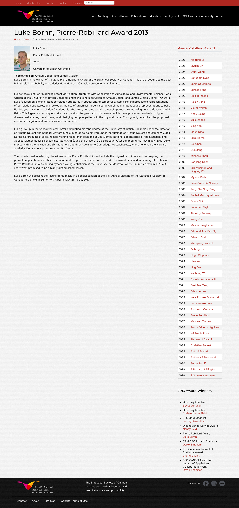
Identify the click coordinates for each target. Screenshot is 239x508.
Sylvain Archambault (203, 279)
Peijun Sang (198, 101)
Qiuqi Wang (198, 71)
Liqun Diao (197, 131)
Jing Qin (196, 267)
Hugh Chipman (200, 255)
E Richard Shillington (203, 369)
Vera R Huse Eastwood (205, 297)
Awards (28, 39)
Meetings (103, 16)
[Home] (33, 16)
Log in (18, 3)
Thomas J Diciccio (202, 339)
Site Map (50, 500)
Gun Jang (196, 149)
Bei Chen (196, 143)
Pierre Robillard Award (196, 48)
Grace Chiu (197, 201)
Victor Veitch (199, 107)
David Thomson (192, 469)
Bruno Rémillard (200, 315)
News (92, 16)
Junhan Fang (198, 89)
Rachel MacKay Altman (205, 195)
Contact (63, 3)
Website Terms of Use (74, 500)
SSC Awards (189, 16)
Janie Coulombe (201, 83)
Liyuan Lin (197, 65)
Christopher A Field (195, 413)
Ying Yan (196, 125)
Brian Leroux (198, 291)
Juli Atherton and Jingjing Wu (201, 169)
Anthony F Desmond (203, 357)
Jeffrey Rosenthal (194, 421)
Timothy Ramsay (201, 213)
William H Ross (200, 333)
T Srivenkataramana (203, 375)
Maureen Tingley (201, 321)
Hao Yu (195, 261)
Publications (138, 16)
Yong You (197, 219)
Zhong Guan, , (191, 455)
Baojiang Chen (199, 161)
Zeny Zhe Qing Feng (203, 189)
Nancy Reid (190, 429)
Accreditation (120, 16)
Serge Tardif (198, 363)
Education (155, 16)
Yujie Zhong (198, 119)
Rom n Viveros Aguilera (205, 327)
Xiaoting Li (197, 59)
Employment (171, 16)
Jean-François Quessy (204, 183)
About (220, 16)
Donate (49, 3)
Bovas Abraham (192, 405)
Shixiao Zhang (199, 95)
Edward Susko (199, 237)
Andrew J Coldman (202, 309)
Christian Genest (201, 345)
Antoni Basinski (200, 351)
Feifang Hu (197, 249)
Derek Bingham (192, 444)
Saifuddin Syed (200, 77)
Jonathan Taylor (201, 207)
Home (17, 39)
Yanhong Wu (198, 273)
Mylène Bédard (200, 177)
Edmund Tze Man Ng (203, 231)
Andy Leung (198, 113)
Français (77, 3)
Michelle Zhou (199, 155)
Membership (33, 3)
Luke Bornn (198, 137)
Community (206, 16)
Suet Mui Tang (199, 285)
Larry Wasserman (201, 303)
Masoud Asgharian (202, 225)
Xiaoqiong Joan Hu (202, 243)
